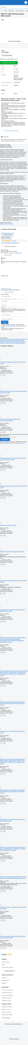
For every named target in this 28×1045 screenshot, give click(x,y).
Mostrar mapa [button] (4, 275)
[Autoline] (6, 11)
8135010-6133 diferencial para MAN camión (12, 551)
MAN (15, 66)
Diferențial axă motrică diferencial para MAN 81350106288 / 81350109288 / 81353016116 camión (12, 791)
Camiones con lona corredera (12, 343)
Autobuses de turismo (15, 341)
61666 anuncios (10, 236)
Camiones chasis (19, 340)
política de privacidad (10, 326)
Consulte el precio (7, 55)
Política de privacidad (7, 992)
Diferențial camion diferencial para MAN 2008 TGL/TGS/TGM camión (12, 937)
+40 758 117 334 (17, 253)
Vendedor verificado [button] (8, 234)
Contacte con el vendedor (8, 62)
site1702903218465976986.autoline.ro (10, 242)
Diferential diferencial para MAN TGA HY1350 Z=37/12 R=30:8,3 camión (12, 458)
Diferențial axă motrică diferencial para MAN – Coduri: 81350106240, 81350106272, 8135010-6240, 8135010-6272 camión (13, 849)
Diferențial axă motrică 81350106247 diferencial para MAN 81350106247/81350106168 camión (13, 877)
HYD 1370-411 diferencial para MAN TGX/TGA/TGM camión (10, 419)
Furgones (22, 343)
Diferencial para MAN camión (8, 525)
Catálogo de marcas (6, 1000)
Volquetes (17, 339)
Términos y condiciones (7, 990)
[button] (26, 2)
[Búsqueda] (25, 7)
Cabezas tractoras (10, 339)
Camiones (2, 339)
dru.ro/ (2, 257)
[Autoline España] (9, 2)
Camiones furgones (5, 341)
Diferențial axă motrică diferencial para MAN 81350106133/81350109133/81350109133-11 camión (12, 703)
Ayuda (3, 964)
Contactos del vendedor (7, 967)
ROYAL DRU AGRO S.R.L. (7, 233)
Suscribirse (5, 439)
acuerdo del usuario (20, 443)
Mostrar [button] (11, 253)
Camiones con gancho (9, 340)
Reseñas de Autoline (6, 998)
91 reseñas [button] (13, 240)
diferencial (16, 72)
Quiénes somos (5, 962)
